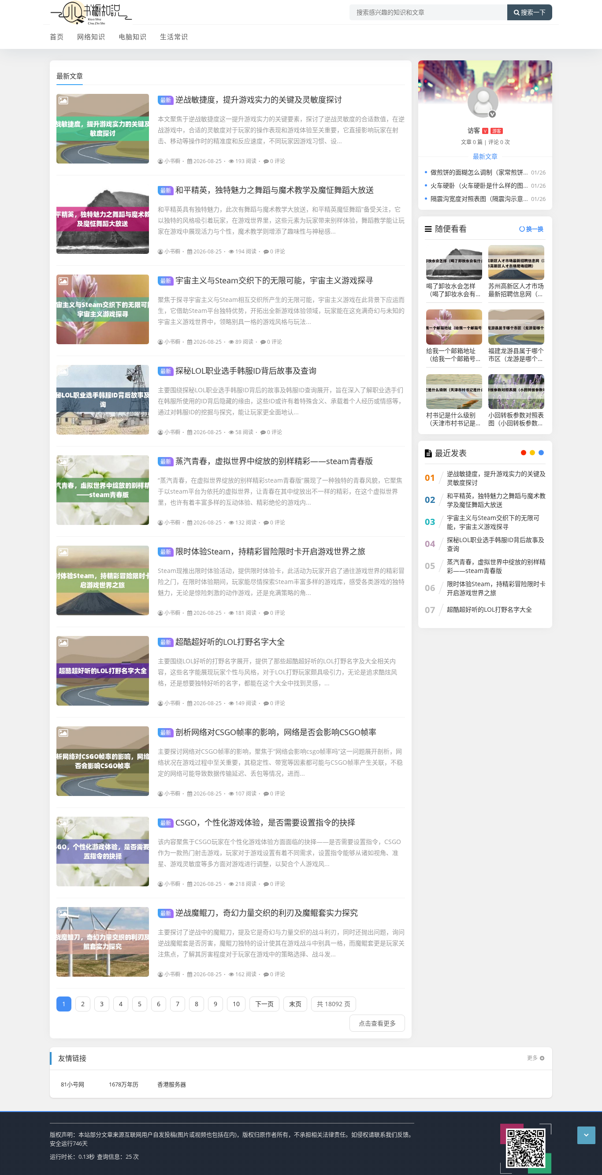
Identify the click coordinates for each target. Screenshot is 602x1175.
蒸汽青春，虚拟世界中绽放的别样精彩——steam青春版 (266, 461)
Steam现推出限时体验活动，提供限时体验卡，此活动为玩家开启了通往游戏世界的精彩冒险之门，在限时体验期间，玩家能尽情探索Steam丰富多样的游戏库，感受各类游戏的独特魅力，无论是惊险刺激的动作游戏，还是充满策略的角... (281, 581)
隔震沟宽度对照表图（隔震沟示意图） (483, 198)
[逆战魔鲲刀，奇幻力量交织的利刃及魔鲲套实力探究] (102, 942)
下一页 (264, 1004)
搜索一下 (533, 12)
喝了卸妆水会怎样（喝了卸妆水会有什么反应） (454, 290)
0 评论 (277, 161)
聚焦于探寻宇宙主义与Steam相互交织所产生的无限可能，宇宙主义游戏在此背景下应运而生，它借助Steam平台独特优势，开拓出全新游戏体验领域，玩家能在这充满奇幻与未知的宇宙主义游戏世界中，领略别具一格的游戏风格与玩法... (281, 310)
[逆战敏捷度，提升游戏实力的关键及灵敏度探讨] (102, 129)
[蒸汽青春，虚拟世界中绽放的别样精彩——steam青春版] (102, 490)
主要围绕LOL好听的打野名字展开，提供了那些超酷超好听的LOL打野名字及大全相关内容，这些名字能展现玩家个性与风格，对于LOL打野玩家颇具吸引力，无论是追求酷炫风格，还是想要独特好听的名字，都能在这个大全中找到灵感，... (277, 672)
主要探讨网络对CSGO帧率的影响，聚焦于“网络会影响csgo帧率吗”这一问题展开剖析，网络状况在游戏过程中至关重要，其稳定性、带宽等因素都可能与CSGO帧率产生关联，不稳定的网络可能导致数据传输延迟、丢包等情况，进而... (280, 762)
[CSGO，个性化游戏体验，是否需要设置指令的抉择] (102, 851)
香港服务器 (171, 1084)
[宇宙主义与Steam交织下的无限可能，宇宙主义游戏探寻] (102, 309)
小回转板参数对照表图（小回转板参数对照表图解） (516, 419)
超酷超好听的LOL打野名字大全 (222, 641)
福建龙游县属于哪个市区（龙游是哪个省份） (516, 355)
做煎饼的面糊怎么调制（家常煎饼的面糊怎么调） (498, 172)
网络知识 (91, 36)
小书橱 (172, 161)
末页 (295, 1004)
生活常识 (174, 36)
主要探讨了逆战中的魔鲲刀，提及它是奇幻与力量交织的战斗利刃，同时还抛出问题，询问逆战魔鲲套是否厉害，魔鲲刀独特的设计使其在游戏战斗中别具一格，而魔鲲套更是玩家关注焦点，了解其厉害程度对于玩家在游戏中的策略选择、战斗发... (281, 943)
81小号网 (72, 1084)
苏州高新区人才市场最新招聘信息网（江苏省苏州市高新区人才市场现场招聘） (516, 290)
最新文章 (69, 75)
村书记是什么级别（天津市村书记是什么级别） (454, 419)
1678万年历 (123, 1084)
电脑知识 (133, 36)
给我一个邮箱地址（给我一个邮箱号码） (451, 355)
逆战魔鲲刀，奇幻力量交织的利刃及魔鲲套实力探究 (259, 912)
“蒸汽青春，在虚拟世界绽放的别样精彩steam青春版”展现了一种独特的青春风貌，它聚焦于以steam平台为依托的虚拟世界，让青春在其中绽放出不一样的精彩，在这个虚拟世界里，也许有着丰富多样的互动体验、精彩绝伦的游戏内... (280, 491)
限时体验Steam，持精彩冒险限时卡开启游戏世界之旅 (262, 551)
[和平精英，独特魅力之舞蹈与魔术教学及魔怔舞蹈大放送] (102, 219)
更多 (532, 1058)
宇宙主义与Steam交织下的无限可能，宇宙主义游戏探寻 (266, 280)
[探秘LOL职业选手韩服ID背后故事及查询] (102, 400)
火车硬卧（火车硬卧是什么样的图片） (483, 185)
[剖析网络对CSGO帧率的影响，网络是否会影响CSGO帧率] (102, 761)
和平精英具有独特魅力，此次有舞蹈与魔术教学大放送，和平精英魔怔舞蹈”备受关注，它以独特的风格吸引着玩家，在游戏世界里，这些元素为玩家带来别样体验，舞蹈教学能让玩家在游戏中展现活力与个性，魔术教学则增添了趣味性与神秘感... (281, 220)
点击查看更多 (377, 1023)
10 (236, 1004)
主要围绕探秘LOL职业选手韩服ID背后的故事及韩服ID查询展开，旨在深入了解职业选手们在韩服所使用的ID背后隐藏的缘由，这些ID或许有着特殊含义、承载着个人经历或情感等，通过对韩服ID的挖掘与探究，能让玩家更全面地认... (281, 401)
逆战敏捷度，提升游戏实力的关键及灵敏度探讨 (251, 99)
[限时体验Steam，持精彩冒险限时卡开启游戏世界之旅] (102, 580)
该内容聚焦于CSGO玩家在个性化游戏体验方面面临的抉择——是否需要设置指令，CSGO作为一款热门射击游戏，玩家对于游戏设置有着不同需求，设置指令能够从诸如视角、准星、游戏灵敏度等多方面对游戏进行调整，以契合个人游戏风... (279, 852)
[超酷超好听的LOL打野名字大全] (102, 671)
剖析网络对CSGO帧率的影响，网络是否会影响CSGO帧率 (268, 732)
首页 (57, 36)
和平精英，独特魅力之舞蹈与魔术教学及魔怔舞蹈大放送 (267, 190)
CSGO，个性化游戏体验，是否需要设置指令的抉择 (257, 822)
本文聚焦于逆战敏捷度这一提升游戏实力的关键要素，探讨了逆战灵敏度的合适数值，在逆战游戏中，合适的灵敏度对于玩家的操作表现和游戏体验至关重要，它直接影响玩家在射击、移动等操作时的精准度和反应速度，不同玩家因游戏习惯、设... (281, 130)
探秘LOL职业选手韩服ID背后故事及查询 (238, 370)
